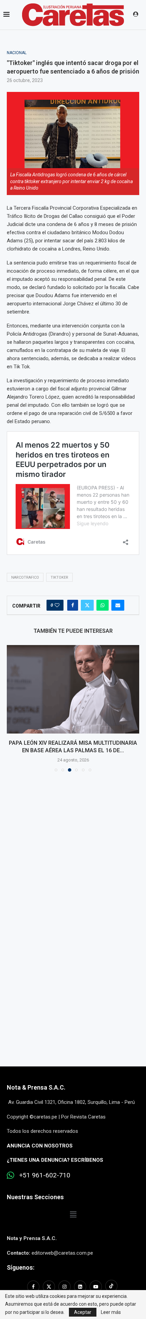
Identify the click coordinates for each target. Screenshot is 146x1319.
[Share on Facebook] (72, 605)
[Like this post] (57, 605)
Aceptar (82, 1312)
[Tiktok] (111, 1287)
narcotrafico (25, 577)
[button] (12, 708)
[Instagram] (64, 1287)
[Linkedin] (80, 1287)
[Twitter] (49, 1287)
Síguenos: (20, 1267)
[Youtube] (96, 1287)
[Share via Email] (117, 605)
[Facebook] (34, 1287)
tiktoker (59, 577)
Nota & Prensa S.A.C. (36, 1087)
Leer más (111, 1312)
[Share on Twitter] (87, 605)
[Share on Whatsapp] (102, 605)
